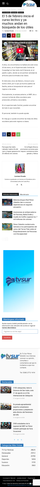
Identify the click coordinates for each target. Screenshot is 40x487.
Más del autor (24, 194)
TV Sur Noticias (11, 9)
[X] (9, 35)
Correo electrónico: (9, 328)
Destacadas (21, 9)
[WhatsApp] (18, 35)
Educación (20, 12)
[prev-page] (3, 239)
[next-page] (6, 239)
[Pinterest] (13, 35)
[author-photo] (20, 173)
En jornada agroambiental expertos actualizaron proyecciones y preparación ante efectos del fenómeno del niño (23, 409)
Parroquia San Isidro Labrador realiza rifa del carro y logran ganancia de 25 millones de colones (11, 150)
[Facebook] (4, 35)
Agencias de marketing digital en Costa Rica (20, 485)
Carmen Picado (9, 31)
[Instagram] (18, 440)
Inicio (3, 9)
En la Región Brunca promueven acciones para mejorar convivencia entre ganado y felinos (29, 150)
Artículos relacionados (10, 194)
